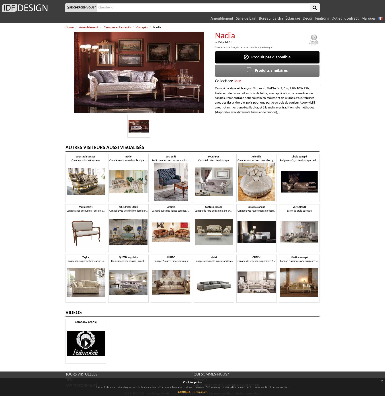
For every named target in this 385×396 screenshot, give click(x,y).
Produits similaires (270, 71)
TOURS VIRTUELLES (81, 374)
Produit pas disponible (270, 57)
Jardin (278, 18)
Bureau (264, 18)
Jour (237, 81)
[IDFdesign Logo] (32, 7)
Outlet (337, 18)
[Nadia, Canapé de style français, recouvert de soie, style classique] (139, 126)
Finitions (322, 18)
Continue (184, 392)
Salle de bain (246, 18)
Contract (351, 18)
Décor (308, 18)
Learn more (201, 392)
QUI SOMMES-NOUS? (211, 374)
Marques (368, 18)
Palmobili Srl (225, 42)
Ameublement (222, 18)
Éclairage (292, 18)
